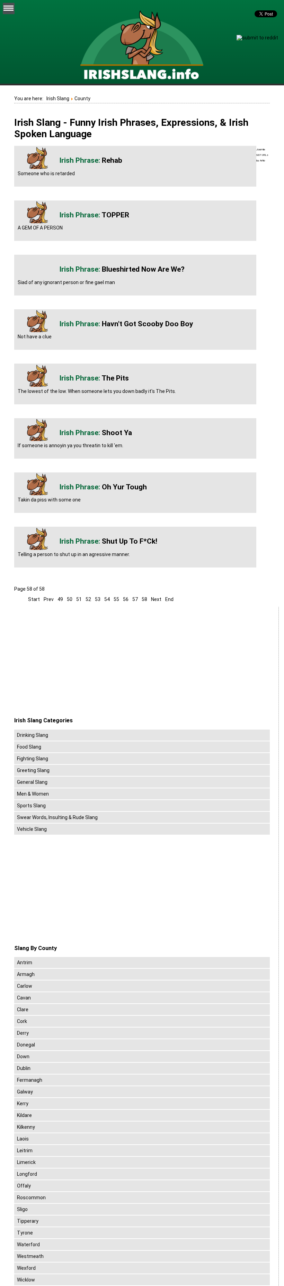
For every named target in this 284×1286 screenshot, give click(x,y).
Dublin (23, 1068)
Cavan (24, 998)
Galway (25, 1092)
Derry (23, 1033)
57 (135, 599)
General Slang (32, 782)
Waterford (28, 1244)
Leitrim (25, 1150)
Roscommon (31, 1197)
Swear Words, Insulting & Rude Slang (57, 817)
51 (79, 599)
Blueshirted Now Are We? (143, 269)
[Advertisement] (72, 662)
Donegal (26, 1045)
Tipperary (27, 1221)
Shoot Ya (117, 433)
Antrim (24, 962)
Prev (49, 599)
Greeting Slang (33, 770)
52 (88, 599)
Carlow (24, 986)
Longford (27, 1174)
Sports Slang (31, 805)
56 (125, 599)
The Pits (115, 378)
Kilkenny (26, 1127)
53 (97, 599)
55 (116, 599)
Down (23, 1056)
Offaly (24, 1186)
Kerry (22, 1103)
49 (60, 599)
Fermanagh (29, 1080)
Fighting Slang (32, 758)
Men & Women (33, 794)
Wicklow (26, 1280)
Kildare (24, 1115)
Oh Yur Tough (124, 487)
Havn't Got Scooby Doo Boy (147, 324)
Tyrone (25, 1233)
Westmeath (30, 1256)
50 (69, 599)
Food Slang (29, 747)
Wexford (26, 1268)
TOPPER (115, 215)
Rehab (112, 160)
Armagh (26, 974)
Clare (22, 1009)
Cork (22, 1021)
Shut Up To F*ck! (129, 541)
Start (34, 599)
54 (107, 599)
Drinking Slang (32, 735)
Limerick (26, 1162)
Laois (23, 1139)
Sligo (22, 1209)
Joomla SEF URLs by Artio (262, 155)
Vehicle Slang (32, 829)
